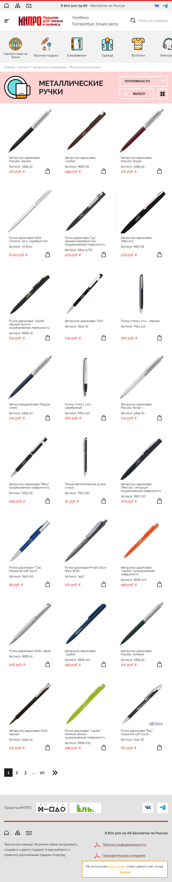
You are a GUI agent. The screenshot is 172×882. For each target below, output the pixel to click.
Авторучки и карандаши (49, 67)
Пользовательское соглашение (123, 855)
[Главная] (6, 5)
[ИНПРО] (41, 21)
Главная (9, 67)
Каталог (23, 67)
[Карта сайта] (17, 6)
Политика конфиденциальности (124, 844)
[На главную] (6, 833)
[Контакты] (28, 6)
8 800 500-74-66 (74, 6)
